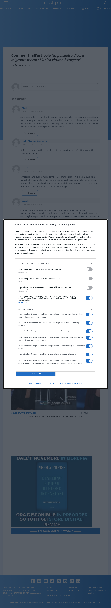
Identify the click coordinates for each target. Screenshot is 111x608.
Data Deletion (35, 383)
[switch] (89, 269)
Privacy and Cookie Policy (71, 383)
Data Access (50, 383)
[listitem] (55, 263)
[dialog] (55, 304)
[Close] (102, 224)
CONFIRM (36, 374)
